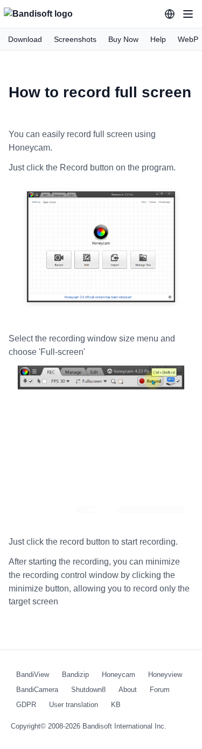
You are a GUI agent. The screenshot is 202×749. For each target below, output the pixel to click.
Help (158, 39)
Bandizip (75, 674)
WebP (188, 39)
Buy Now (123, 39)
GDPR (26, 705)
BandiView (32, 674)
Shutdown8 (88, 690)
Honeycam (118, 674)
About (128, 690)
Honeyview (165, 674)
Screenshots (75, 39)
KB (116, 705)
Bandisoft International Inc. (124, 726)
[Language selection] (169, 14)
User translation (73, 705)
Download (25, 39)
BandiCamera (37, 690)
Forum (160, 690)
